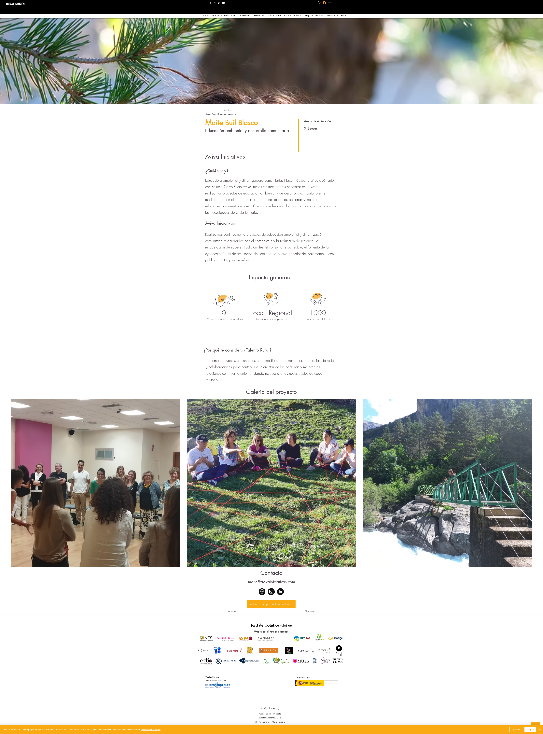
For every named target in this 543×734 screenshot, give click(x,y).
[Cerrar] (539, 729)
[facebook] (210, 2)
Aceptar (530, 729)
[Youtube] (223, 2)
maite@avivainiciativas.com (271, 581)
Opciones (516, 729)
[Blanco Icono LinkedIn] (219, 2)
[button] (319, 2)
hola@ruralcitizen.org (270, 708)
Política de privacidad (150, 729)
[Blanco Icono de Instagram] (215, 2)
